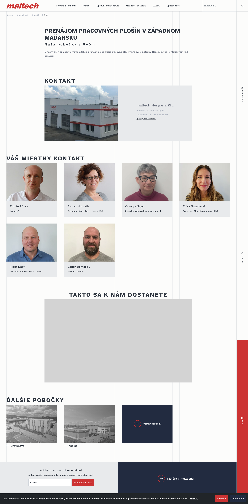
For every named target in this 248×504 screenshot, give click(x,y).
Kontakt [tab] (242, 260)
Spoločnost (173, 5)
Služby (156, 5)
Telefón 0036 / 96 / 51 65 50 (152, 114)
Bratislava (17, 445)
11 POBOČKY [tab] (242, 96)
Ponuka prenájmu (66, 5)
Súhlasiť (221, 498)
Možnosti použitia (136, 5)
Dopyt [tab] (242, 423)
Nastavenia (237, 498)
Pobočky (36, 15)
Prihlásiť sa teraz (82, 482)
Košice (73, 445)
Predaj (86, 5)
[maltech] (22, 5)
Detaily (194, 498)
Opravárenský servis (107, 5)
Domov (9, 15)
